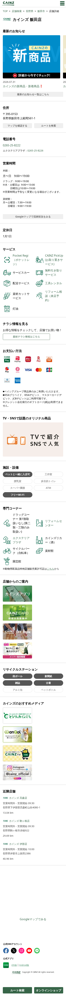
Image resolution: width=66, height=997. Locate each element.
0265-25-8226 (35, 150)
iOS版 (14, 965)
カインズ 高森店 (18, 798)
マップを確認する (17, 125)
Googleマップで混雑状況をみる (33, 216)
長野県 (29, 11)
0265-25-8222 (11, 145)
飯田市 (41, 11)
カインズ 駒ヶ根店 (19, 821)
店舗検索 (17, 11)
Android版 (24, 965)
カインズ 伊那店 (18, 844)
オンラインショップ (48, 990)
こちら (50, 568)
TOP (5, 11)
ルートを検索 (48, 125)
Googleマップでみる (33, 919)
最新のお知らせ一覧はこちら (33, 94)
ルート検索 (17, 990)
